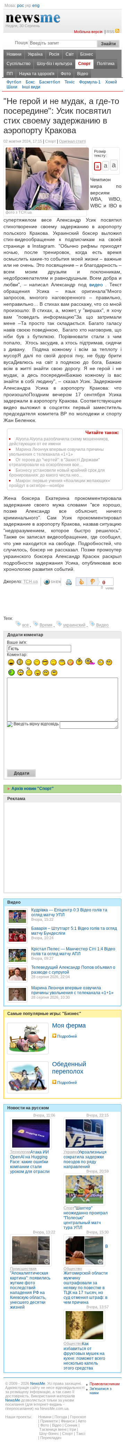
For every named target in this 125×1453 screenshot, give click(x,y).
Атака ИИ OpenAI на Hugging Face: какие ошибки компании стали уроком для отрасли (30, 1162)
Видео (102, 625)
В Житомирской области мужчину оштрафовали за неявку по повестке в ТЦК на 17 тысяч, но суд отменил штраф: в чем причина (86, 1274)
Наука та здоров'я (37, 73)
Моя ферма (69, 1025)
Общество (73, 1269)
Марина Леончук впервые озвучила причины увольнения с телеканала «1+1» (56, 452)
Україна (35, 54)
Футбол (14, 82)
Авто (82, 1421)
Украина (71, 1152)
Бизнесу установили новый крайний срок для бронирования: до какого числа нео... (57, 473)
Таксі (80, 1433)
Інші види (31, 87)
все (25, 625)
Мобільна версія (88, 32)
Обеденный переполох (69, 1068)
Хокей (111, 82)
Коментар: (17, 654)
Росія (54, 54)
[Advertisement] (59, 830)
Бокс (30, 82)
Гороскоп (78, 1417)
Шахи (12, 87)
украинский (74, 625)
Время (46, 625)
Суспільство (19, 63)
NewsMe (37, 1383)
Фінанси (68, 1421)
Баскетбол (49, 82)
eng (36, 5)
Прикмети (49, 1421)
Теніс (70, 82)
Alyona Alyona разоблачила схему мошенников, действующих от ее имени (59, 441)
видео (96, 284)
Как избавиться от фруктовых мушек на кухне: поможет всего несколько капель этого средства (84, 1356)
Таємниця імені (52, 1429)
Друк (69, 585)
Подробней (67, 1036)
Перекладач (50, 1438)
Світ (70, 54)
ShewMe (52, 581)
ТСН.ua (30, 581)
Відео (82, 73)
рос (20, 5)
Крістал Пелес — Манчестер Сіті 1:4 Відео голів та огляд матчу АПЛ (73, 951)
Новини (14, 54)
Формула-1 (90, 82)
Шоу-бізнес (49, 1433)
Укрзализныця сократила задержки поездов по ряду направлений (85, 1159)
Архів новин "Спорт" (32, 788)
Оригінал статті (72, 141)
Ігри (72, 1429)
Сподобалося (81, 581)
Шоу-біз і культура (54, 63)
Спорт (84, 63)
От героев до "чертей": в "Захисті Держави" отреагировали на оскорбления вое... (54, 462)
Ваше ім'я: (17, 642)
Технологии (20, 1152)
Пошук (21, 42)
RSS (110, 32)
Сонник (71, 1425)
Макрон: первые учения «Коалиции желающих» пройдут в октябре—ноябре (59, 483)
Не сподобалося (93, 581)
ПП (10, 73)
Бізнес (86, 54)
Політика (106, 63)
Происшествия (23, 1269)
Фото (66, 73)
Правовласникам (105, 1384)
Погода (61, 1417)
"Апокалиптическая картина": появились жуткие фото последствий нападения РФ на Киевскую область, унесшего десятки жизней (30, 1290)
